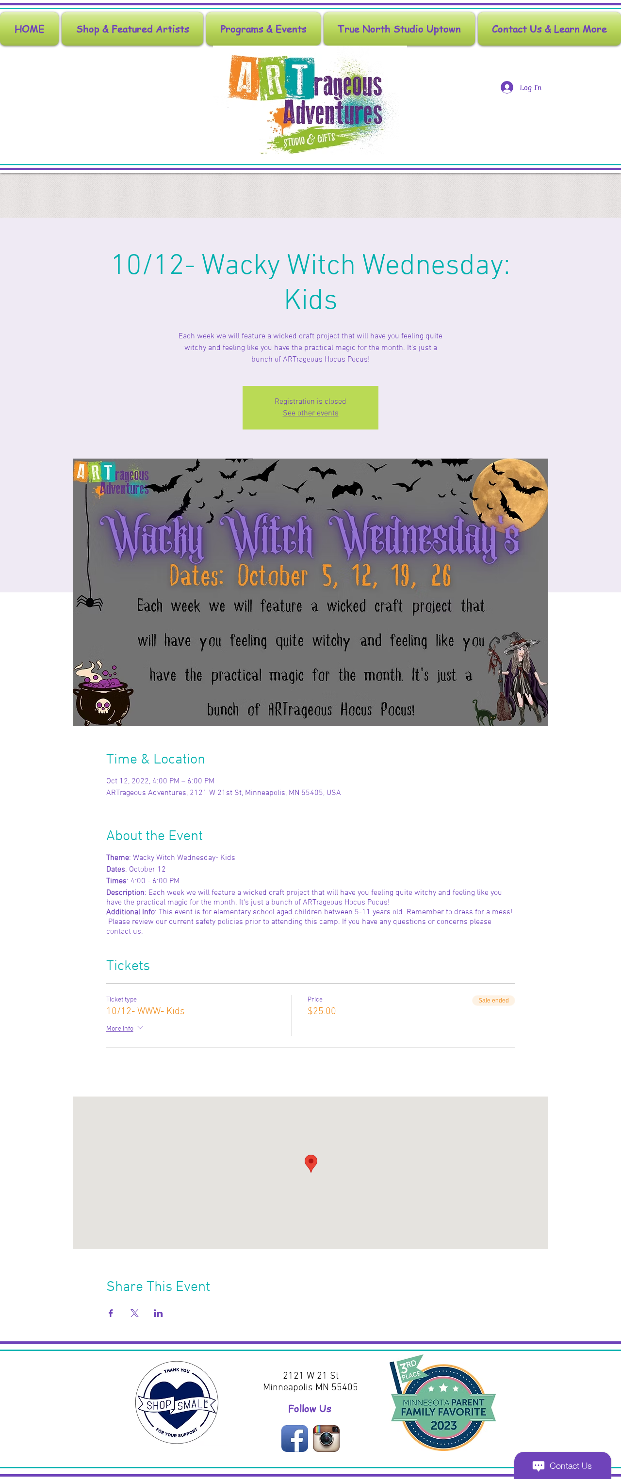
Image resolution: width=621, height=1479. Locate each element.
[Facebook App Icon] (294, 1438)
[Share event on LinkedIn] (158, 1313)
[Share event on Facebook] (110, 1313)
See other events (311, 413)
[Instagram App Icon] (326, 1438)
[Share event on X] (134, 1313)
